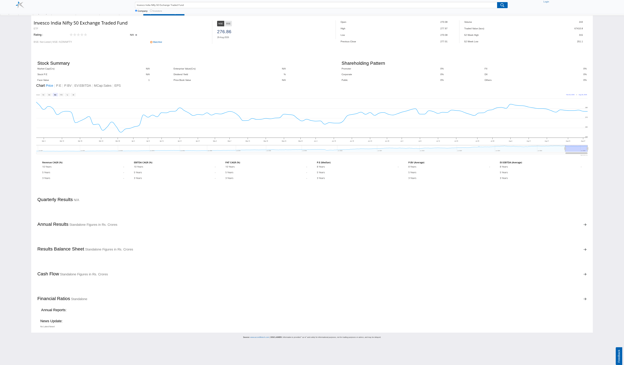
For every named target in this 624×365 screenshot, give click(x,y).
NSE (220, 23)
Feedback (619, 356)
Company (143, 11)
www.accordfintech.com (259, 337)
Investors (157, 11)
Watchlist (157, 42)
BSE (228, 23)
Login (546, 1)
